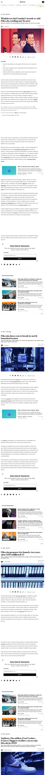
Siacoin (15, 212)
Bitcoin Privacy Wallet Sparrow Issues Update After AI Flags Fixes (30, 533)
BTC (1, 5)
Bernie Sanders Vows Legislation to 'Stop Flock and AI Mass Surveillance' (29, 509)
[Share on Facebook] (17, 57)
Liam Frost (7, 345)
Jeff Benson (7, 26)
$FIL (34, 107)
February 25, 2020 (15, 115)
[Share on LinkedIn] (12, 57)
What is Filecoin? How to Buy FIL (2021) (28, 166)
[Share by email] (15, 57)
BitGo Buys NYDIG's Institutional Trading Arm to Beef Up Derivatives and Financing (30, 279)
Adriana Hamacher (8, 749)
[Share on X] (10, 57)
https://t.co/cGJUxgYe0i (21, 112)
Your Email (6, 252)
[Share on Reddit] (20, 57)
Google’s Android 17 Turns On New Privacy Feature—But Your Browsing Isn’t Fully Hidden (30, 521)
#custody (26, 107)
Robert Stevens (7, 561)
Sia (31, 209)
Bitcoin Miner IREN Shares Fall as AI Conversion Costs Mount (27, 303)
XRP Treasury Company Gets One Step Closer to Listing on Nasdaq (30, 291)
